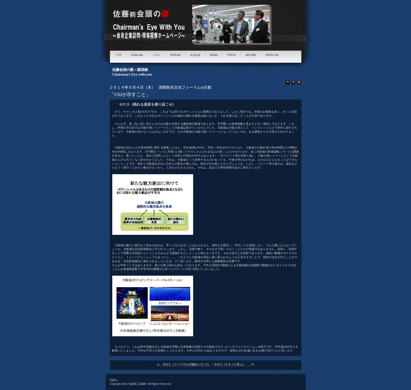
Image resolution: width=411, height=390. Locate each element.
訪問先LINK (272, 54)
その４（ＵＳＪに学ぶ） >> (234, 364)
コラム (157, 54)
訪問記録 (175, 54)
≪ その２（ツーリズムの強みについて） (184, 364)
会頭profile (137, 54)
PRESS (231, 54)
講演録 (214, 54)
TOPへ (114, 380)
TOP (119, 54)
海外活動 (250, 54)
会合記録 (195, 54)
